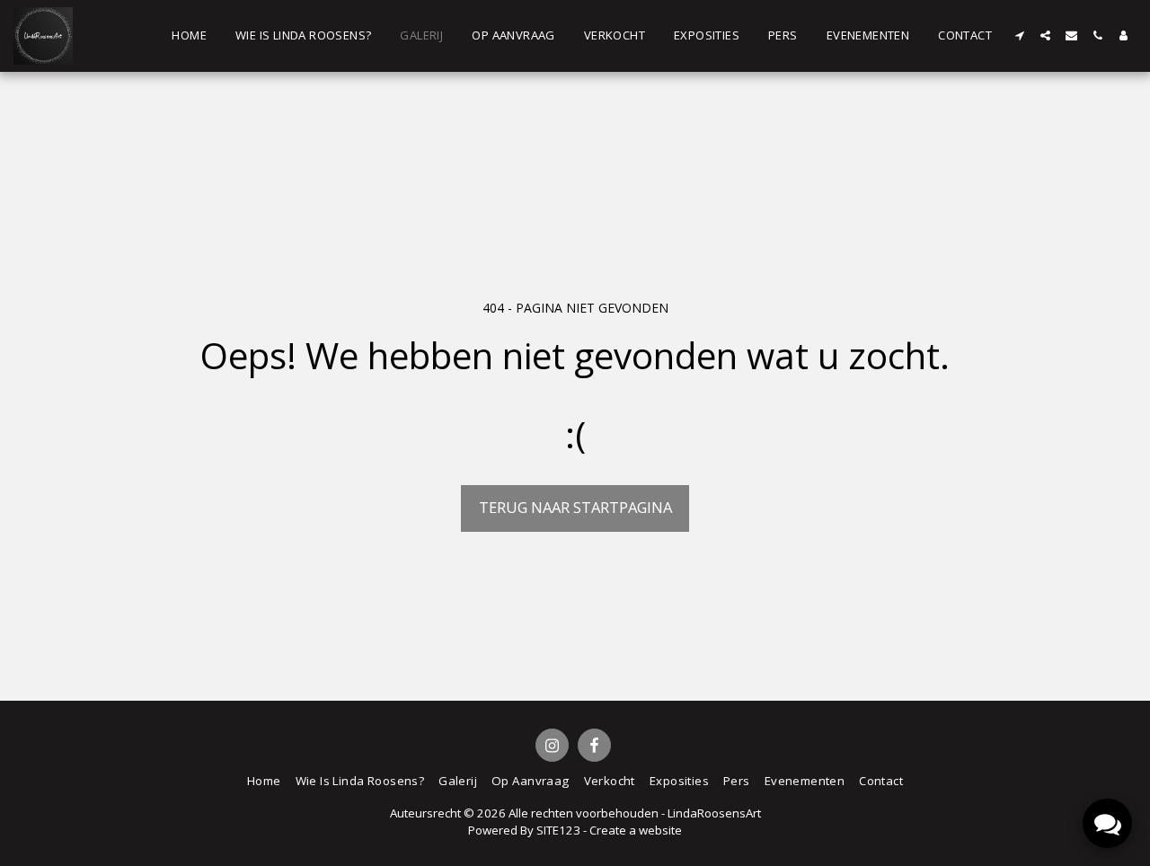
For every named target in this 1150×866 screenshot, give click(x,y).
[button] (1019, 35)
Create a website (635, 830)
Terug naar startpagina (575, 507)
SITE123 (558, 830)
